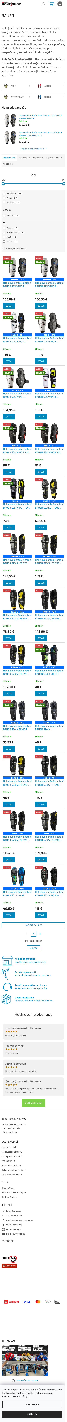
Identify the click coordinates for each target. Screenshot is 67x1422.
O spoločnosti (8, 1188)
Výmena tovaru (8, 1161)
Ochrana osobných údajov (15, 1396)
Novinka (13, 202)
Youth (11, 237)
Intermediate (15, 232)
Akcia (12, 198)
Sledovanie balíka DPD (12, 1152)
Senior (12, 228)
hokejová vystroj (14, 1224)
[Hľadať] (44, 4)
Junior (12, 241)
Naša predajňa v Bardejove (14, 1192)
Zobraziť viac (33, 1102)
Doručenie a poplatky (11, 1165)
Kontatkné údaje (9, 1197)
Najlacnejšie (24, 157)
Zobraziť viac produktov (32, 148)
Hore (35, 948)
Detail (9, 305)
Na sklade (14, 193)
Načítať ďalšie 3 (33, 925)
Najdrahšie (38, 157)
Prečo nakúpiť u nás (11, 1128)
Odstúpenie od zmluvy (12, 1156)
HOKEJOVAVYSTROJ (15, 1234)
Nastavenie (32, 1404)
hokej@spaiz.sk (13, 1211)
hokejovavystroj (13, 1229)
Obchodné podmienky (12, 1174)
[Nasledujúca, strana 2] (33, 934)
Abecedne (8, 163)
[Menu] (60, 4)
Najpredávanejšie (54, 157)
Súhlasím (32, 1414)
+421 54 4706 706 (14, 1215)
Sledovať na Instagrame (27, 1380)
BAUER (12, 215)
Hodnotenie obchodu (33, 1014)
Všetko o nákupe (9, 1132)
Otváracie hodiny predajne (14, 1124)
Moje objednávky (9, 1147)
